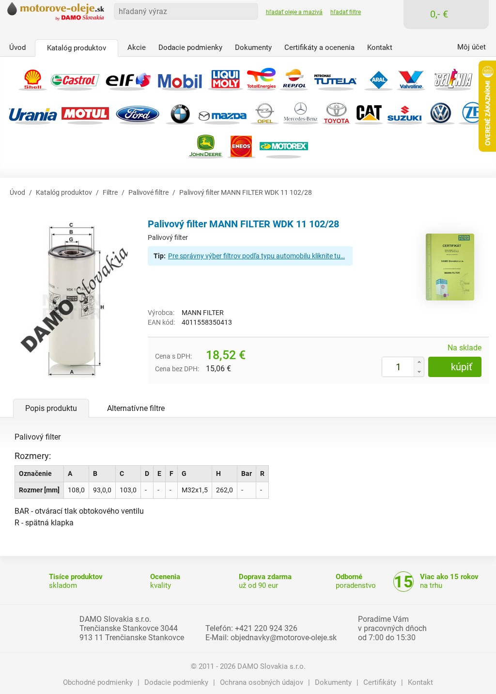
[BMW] (180, 111)
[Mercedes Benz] (300, 111)
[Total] (261, 77)
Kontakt (420, 682)
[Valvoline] (411, 77)
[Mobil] (179, 77)
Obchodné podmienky (98, 682)
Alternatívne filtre (136, 408)
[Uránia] (33, 111)
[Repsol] (293, 77)
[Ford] (137, 111)
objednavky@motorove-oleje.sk (284, 637)
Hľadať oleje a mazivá (294, 12)
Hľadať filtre (345, 12)
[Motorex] (284, 145)
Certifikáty (379, 682)
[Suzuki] (404, 111)
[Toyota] (336, 111)
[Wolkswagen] (440, 111)
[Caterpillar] (369, 111)
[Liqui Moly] (225, 77)
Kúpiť (461, 367)
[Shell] (32, 77)
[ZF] (473, 111)
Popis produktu (51, 408)
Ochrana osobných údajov (261, 682)
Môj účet (471, 47)
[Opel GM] (264, 111)
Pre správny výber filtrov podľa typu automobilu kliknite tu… (256, 256)
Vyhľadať (247, 11)
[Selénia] (453, 77)
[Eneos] (241, 145)
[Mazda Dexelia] (222, 111)
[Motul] (85, 111)
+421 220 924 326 (266, 628)
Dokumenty (333, 682)
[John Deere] (205, 145)
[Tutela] (336, 77)
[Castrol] (75, 77)
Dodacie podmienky (176, 682)
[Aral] (378, 77)
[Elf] (127, 77)
